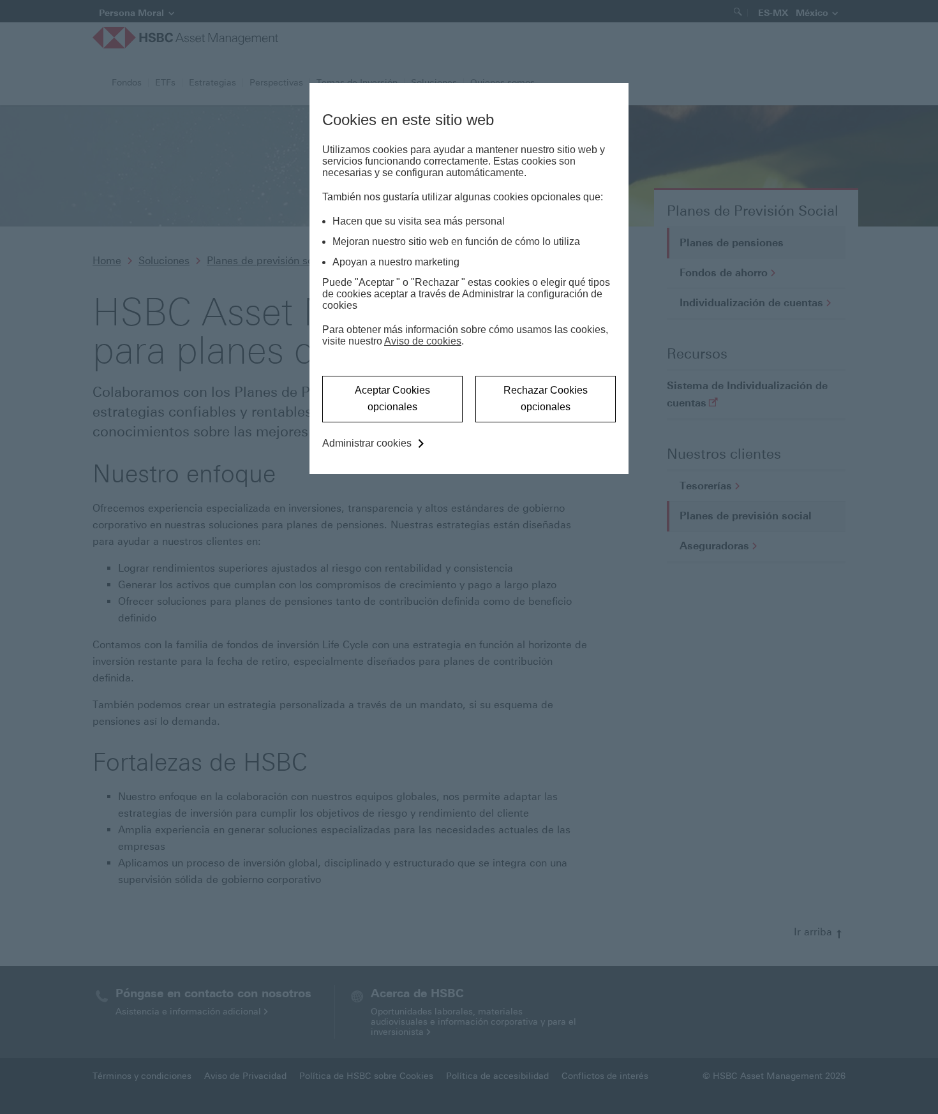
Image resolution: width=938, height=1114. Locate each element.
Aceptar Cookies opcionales (392, 398)
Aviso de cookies (422, 341)
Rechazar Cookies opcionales (545, 398)
